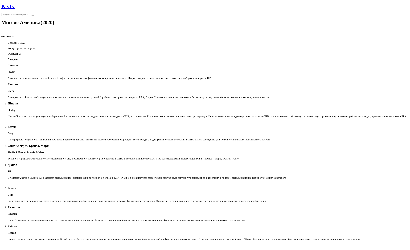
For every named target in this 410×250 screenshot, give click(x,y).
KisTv (8, 6)
